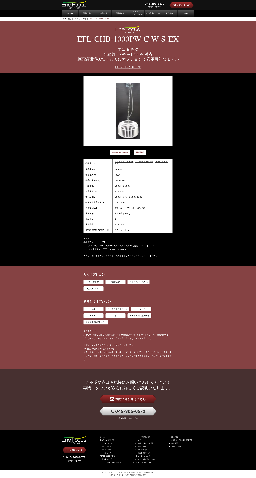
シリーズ (141, 440)
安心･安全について (152, 13)
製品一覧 (87, 13)
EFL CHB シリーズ (128, 67)
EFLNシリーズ (107, 443)
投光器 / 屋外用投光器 (139, 315)
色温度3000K (93, 288)
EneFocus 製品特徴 (143, 437)
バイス (115, 315)
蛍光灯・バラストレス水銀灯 (136, 13)
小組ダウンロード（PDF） (95, 242)
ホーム (102, 437)
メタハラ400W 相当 (144, 161)
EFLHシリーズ (107, 450)
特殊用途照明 (142, 450)
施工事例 (169, 13)
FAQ (186, 13)
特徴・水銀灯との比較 (146, 443)
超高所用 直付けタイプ (96, 322)
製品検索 (103, 13)
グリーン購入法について (146, 459)
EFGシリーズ (106, 453)
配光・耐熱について (145, 446)
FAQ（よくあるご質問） (144, 462)
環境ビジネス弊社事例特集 (183, 440)
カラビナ (141, 309)
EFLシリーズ (106, 446)
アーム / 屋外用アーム (117, 309)
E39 (93, 309)
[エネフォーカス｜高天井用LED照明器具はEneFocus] (74, 4)
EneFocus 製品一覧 (107, 440)
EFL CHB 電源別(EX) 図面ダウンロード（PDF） (105, 249)
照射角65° (115, 282)
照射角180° (93, 282)
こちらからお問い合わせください (143, 256)
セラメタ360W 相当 (124, 161)
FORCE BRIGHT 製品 (107, 456)
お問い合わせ (76, 450)
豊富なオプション (144, 453)
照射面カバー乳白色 (139, 282)
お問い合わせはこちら (130, 399)
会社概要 (174, 443)
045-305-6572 (129, 411)
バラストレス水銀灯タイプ (111, 462)
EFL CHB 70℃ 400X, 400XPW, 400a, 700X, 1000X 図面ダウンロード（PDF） (120, 246)
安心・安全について (143, 456)
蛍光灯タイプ (107, 459)
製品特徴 (120, 13)
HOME (70, 13)
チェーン (94, 315)
